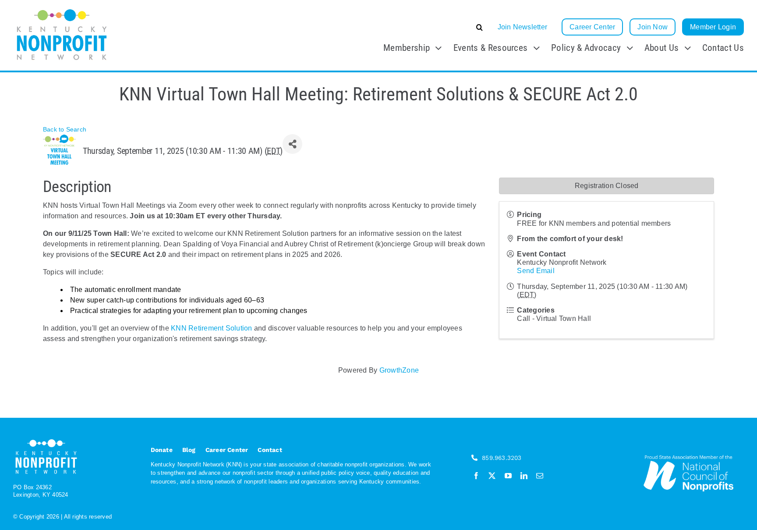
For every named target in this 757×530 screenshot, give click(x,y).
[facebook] (476, 475)
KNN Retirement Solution (211, 328)
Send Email (535, 270)
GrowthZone (399, 370)
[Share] (292, 144)
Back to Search (64, 129)
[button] (414, 27)
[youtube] (508, 475)
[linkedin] (523, 475)
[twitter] (491, 475)
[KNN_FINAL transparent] (62, 10)
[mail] (539, 475)
